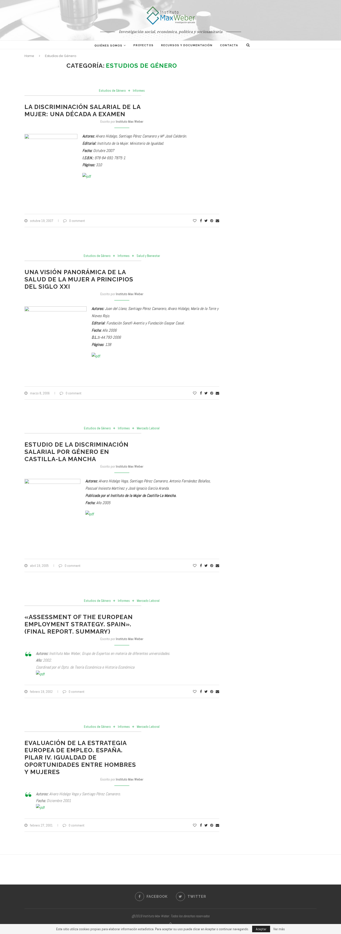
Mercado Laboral (148, 428)
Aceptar (261, 929)
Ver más (279, 929)
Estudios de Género (112, 91)
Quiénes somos (108, 45)
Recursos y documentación (186, 45)
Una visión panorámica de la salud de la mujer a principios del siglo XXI (78, 279)
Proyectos (143, 45)
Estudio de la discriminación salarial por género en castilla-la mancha (76, 452)
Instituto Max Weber (129, 121)
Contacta (229, 45)
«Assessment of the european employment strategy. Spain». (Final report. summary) (78, 624)
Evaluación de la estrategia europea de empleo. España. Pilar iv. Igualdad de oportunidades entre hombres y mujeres (80, 757)
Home (29, 56)
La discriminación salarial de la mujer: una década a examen (82, 110)
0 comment (77, 220)
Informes (139, 91)
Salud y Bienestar (148, 256)
